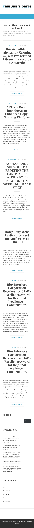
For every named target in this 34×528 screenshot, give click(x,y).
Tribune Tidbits (16, 521)
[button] (2, 16)
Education (6, 494)
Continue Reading (17, 93)
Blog (4, 487)
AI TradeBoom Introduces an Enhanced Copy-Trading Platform (17, 112)
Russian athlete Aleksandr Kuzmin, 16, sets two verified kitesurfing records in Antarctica (17, 56)
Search (5, 418)
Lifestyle (5, 498)
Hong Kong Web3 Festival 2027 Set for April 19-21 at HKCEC (17, 237)
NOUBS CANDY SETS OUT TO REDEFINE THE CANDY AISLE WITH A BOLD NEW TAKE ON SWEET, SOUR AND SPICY (17, 175)
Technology (6, 501)
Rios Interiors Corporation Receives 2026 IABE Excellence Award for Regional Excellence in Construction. (17, 294)
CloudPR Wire (12, 45)
